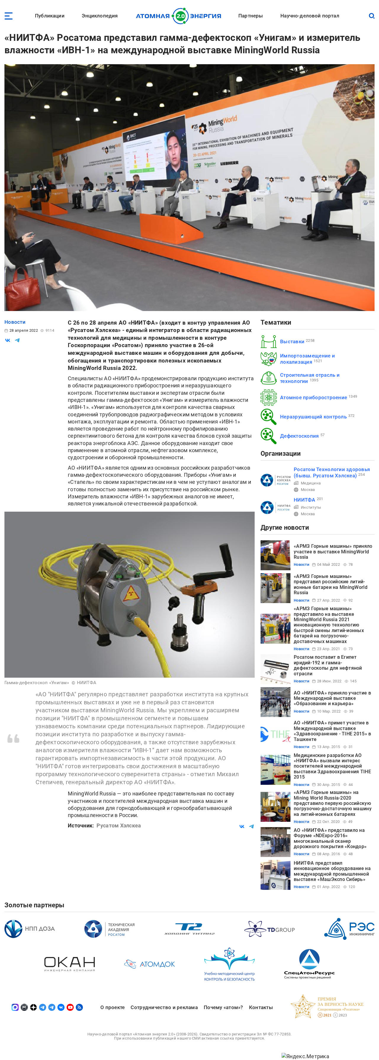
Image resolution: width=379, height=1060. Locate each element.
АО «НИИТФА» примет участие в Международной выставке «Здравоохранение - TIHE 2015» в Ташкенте (332, 731)
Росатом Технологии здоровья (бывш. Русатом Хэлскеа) (332, 472)
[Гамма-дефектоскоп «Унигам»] (129, 595)
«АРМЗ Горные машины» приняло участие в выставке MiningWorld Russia (333, 551)
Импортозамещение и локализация (307, 359)
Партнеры (250, 16)
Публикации (50, 16)
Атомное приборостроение (313, 397)
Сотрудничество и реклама (164, 1007)
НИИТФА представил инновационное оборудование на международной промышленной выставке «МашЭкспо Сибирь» (332, 871)
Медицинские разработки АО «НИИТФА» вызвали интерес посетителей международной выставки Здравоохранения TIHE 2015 (332, 766)
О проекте (112, 1007)
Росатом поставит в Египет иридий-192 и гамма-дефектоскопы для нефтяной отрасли (328, 665)
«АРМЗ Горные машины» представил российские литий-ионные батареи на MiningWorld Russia (330, 584)
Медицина (311, 483)
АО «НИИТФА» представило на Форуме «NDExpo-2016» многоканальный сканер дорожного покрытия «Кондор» (330, 838)
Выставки (292, 341)
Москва (308, 489)
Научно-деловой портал (309, 16)
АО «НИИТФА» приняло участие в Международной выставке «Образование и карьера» (332, 698)
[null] (7, 340)
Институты (311, 507)
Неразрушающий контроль (313, 417)
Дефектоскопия (299, 436)
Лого (180, 16)
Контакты (261, 1007)
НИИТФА (304, 500)
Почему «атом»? (223, 1007)
